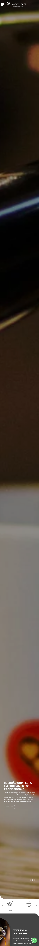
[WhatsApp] (34, 940)
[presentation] (2, 906)
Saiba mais (9, 807)
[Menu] (2, 4)
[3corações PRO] (16, 4)
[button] (30, 880)
